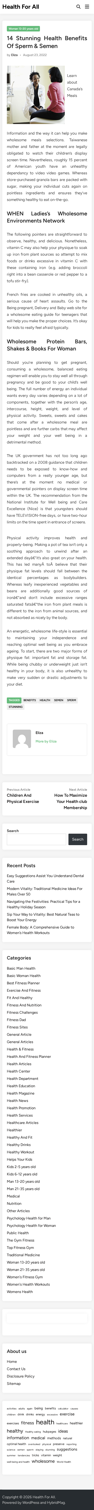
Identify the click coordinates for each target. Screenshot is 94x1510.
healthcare (62, 1423)
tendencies (24, 1455)
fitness (27, 1422)
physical (46, 1444)
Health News (17, 1100)
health (45, 700)
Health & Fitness (20, 1049)
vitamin (46, 1455)
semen (58, 700)
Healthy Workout (20, 1152)
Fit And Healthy (19, 998)
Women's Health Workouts (28, 1284)
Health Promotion (21, 1108)
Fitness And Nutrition (24, 1005)
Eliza (14, 55)
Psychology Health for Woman (31, 1225)
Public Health (18, 1233)
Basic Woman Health (24, 976)
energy (40, 1414)
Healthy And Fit (19, 1137)
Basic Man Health (21, 968)
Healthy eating (33, 1431)
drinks (30, 1414)
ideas (63, 1431)
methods (54, 1438)
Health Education (21, 1086)
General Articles (20, 1042)
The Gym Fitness (20, 1240)
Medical (13, 1196)
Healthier (14, 1130)
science (11, 1449)
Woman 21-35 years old (26, 1269)
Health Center (18, 1071)
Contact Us (16, 1369)
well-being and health (18, 1461)
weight (57, 1455)
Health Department (22, 1078)
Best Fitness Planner (23, 983)
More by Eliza (46, 741)
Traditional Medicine (23, 1255)
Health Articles (19, 1064)
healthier (76, 1423)
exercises (13, 1423)
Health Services (20, 1115)
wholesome (43, 1461)
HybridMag (56, 1502)
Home (12, 1361)
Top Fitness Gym (20, 1247)
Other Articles (18, 1211)
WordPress (30, 1502)
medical (38, 1437)
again (29, 1408)
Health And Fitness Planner (29, 1056)
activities (11, 1408)
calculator (63, 1408)
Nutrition (14, 1203)
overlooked (34, 1444)
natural (67, 1438)
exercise (67, 1413)
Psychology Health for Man (29, 1218)
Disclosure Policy (20, 1376)
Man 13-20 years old (23, 1181)
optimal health (16, 1444)
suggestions (67, 1449)
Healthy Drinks (19, 1145)
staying (39, 1449)
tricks (35, 1455)
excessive (52, 1414)
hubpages (49, 1431)
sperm (71, 700)
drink (21, 1414)
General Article (19, 1034)
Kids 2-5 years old (21, 1167)
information (18, 1437)
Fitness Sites (17, 1027)
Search (13, 831)
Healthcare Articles (22, 1123)
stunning (16, 706)
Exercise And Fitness (24, 990)
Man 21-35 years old (23, 1189)
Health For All (20, 6)
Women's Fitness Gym (25, 1277)
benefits (30, 700)
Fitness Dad (16, 1020)
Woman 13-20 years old (23, 28)
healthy (15, 1431)
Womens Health (20, 1292)
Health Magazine (20, 1093)
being (38, 1408)
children (11, 1414)
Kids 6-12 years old (22, 1174)
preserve (58, 1444)
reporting (71, 1444)
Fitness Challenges (22, 1012)
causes (74, 1408)
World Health (64, 1461)
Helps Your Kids (19, 1159)
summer (11, 1455)
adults (21, 1408)
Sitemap (14, 1383)
